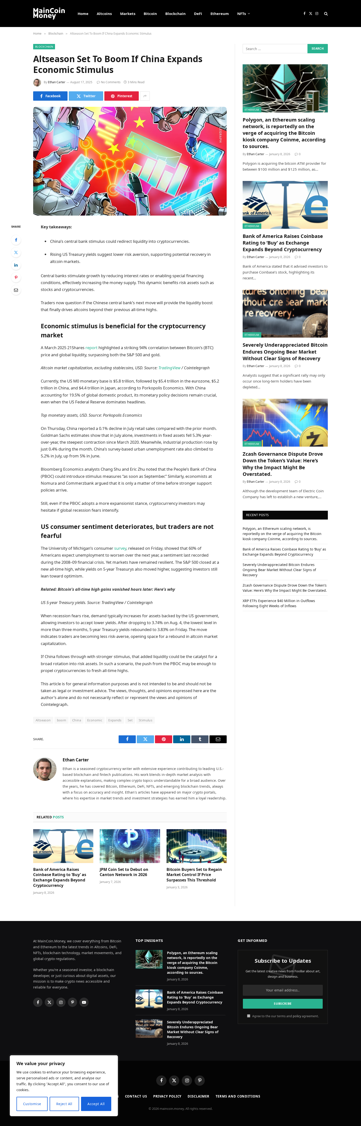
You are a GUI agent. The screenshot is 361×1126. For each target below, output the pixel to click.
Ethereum (219, 13)
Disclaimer (198, 1096)
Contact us (136, 1096)
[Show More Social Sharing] (145, 96)
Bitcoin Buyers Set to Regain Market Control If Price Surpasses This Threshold (194, 875)
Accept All (96, 1103)
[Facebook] (16, 240)
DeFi (198, 13)
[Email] (16, 290)
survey (120, 548)
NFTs (241, 13)
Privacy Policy (167, 1096)
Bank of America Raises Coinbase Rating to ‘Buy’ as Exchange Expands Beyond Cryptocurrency (59, 877)
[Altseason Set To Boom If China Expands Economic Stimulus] (130, 161)
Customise (32, 1103)
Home (83, 13)
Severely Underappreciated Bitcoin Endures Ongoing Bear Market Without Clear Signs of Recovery (285, 351)
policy (297, 1016)
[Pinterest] (16, 277)
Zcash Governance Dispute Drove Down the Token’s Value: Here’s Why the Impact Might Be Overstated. (283, 464)
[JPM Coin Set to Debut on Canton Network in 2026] (130, 846)
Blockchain (175, 13)
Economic (94, 720)
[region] (64, 1085)
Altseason (43, 720)
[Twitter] (16, 252)
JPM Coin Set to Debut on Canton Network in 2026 (124, 872)
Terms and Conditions (238, 1096)
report (91, 347)
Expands (115, 720)
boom (61, 720)
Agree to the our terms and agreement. (285, 1016)
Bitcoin (150, 13)
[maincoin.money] (49, 13)
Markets (127, 13)
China (76, 720)
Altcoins (104, 13)
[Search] (325, 13)
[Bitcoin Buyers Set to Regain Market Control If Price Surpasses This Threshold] (197, 846)
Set (130, 720)
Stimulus (145, 720)
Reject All (64, 1103)
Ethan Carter (56, 82)
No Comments (111, 82)
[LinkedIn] (16, 265)
